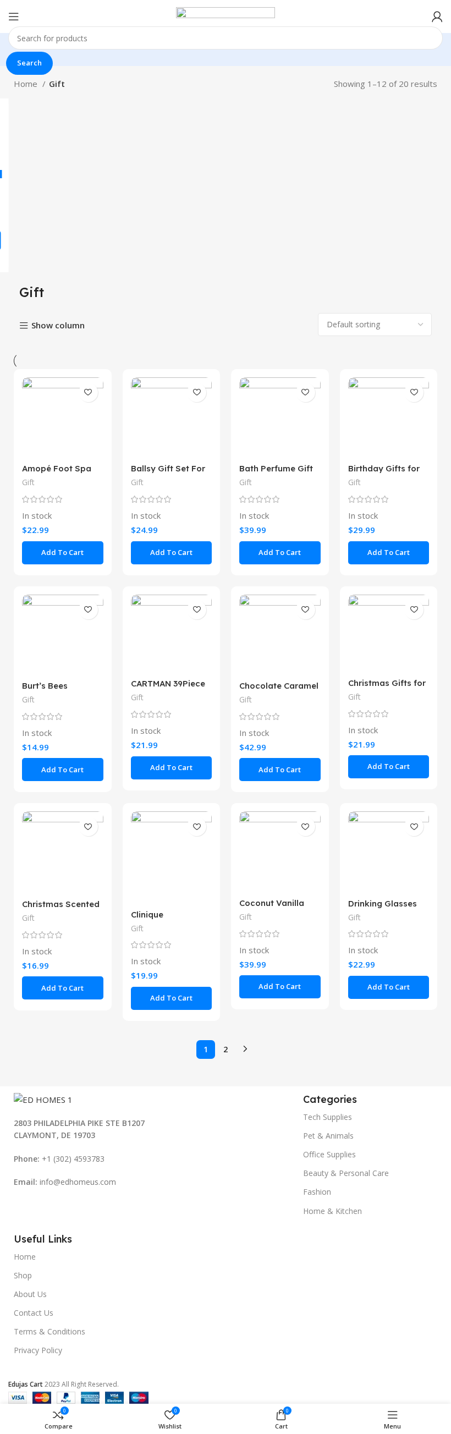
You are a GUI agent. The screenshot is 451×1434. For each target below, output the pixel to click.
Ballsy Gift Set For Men (168, 473)
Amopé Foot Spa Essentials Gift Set (59, 473)
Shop (23, 1275)
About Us (30, 1294)
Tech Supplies (327, 1117)
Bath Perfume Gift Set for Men (276, 473)
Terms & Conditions (49, 1331)
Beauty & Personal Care (346, 1173)
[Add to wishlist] (88, 392)
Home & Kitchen (332, 1211)
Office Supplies (329, 1154)
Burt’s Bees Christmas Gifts (53, 690)
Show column (58, 326)
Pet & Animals (328, 1135)
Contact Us (33, 1312)
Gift (28, 482)
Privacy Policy (38, 1350)
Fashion (317, 1191)
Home (27, 83)
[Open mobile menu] (14, 17)
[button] (62, 552)
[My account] (437, 17)
